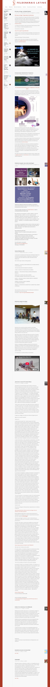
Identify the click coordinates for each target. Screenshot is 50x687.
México (26, 74)
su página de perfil (22, 40)
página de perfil (19, 154)
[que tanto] (46, 383)
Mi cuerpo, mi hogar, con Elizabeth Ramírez (23, 11)
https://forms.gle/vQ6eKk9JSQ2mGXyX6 (26, 292)
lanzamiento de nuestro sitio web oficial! (22, 650)
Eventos (23, 74)
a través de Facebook (22, 41)
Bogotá (24, 12)
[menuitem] (6, 7)
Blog (22, 12)
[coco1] (46, 608)
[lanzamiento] (46, 652)
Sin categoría (32, 12)
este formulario (25, 142)
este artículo (26, 154)
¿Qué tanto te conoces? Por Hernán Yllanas (23, 381)
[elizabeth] (46, 13)
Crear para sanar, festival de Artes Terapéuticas (24, 72)
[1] (46, 253)
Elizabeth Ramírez (18, 23)
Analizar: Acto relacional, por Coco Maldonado (23, 607)
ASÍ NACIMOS (17, 659)
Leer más (16, 653)
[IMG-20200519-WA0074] (46, 74)
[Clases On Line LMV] (46, 165)
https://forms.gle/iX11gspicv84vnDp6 (21, 30)
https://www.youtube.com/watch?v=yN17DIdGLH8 (24, 545)
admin (26, 651)
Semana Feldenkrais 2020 (19, 251)
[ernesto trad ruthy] (46, 303)
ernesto (38, 12)
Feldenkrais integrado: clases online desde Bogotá (24, 163)
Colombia (27, 12)
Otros (26, 252)
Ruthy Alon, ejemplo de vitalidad (21, 301)
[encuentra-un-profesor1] (46, 661)
